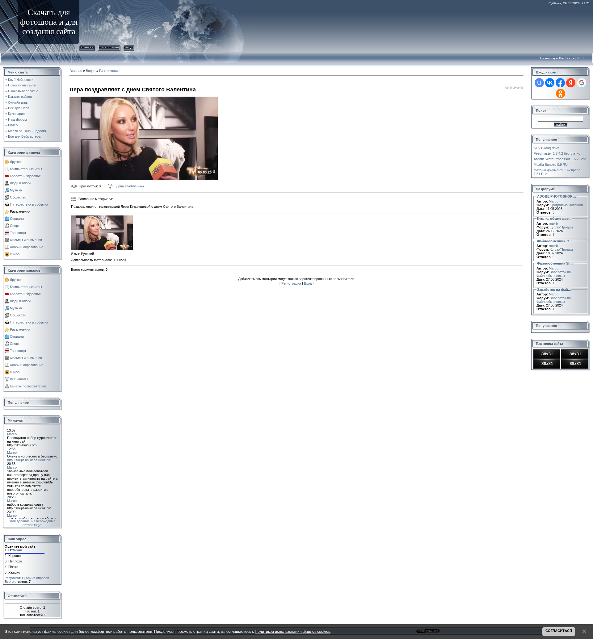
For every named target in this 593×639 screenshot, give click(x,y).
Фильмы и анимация (26, 240)
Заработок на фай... (554, 289)
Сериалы (17, 218)
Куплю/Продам (561, 227)
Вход (128, 47)
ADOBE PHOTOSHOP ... (556, 196)
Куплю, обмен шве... (554, 218)
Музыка (16, 190)
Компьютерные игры (26, 169)
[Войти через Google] (582, 83)
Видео (90, 71)
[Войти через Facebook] (560, 82)
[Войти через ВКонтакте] (549, 82)
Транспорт (18, 233)
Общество (18, 197)
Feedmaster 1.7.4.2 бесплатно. (557, 153)
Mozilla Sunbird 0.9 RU (551, 164)
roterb (553, 223)
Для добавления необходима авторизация (32, 523)
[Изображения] (102, 232)
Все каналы (19, 379)
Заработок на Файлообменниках (553, 274)
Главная (87, 47)
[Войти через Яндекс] (570, 82)
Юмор (14, 254)
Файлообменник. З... (554, 241)
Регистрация (109, 47)
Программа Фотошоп (566, 205)
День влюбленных (130, 186)
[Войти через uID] (539, 82)
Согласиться (558, 631)
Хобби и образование (26, 247)
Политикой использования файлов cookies (292, 631)
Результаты (14, 578)
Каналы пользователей (28, 386)
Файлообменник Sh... (555, 263)
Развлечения (20, 211)
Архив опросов (37, 578)
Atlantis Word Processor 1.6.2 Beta (560, 159)
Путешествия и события (29, 204)
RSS (580, 58)
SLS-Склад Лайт (546, 148)
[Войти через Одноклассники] (560, 93)
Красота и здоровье (25, 176)
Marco (553, 201)
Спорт (14, 226)
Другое (15, 162)
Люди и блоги (20, 183)
